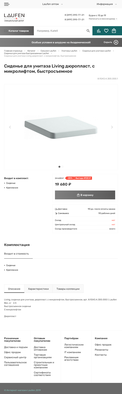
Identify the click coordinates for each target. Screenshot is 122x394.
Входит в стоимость (16, 253)
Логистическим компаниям (74, 346)
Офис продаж (12, 352)
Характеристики (38, 288)
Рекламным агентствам (71, 358)
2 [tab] (63, 167)
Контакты (101, 354)
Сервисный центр (15, 357)
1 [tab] (59, 167)
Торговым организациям (43, 356)
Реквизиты (101, 349)
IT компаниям (72, 352)
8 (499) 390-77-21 (74, 15)
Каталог (19, 30)
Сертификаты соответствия (42, 374)
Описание (14, 288)
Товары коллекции (68, 288)
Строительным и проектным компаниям (44, 365)
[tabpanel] (61, 127)
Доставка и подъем (16, 347)
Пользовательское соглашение (15, 363)
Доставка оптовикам (40, 348)
